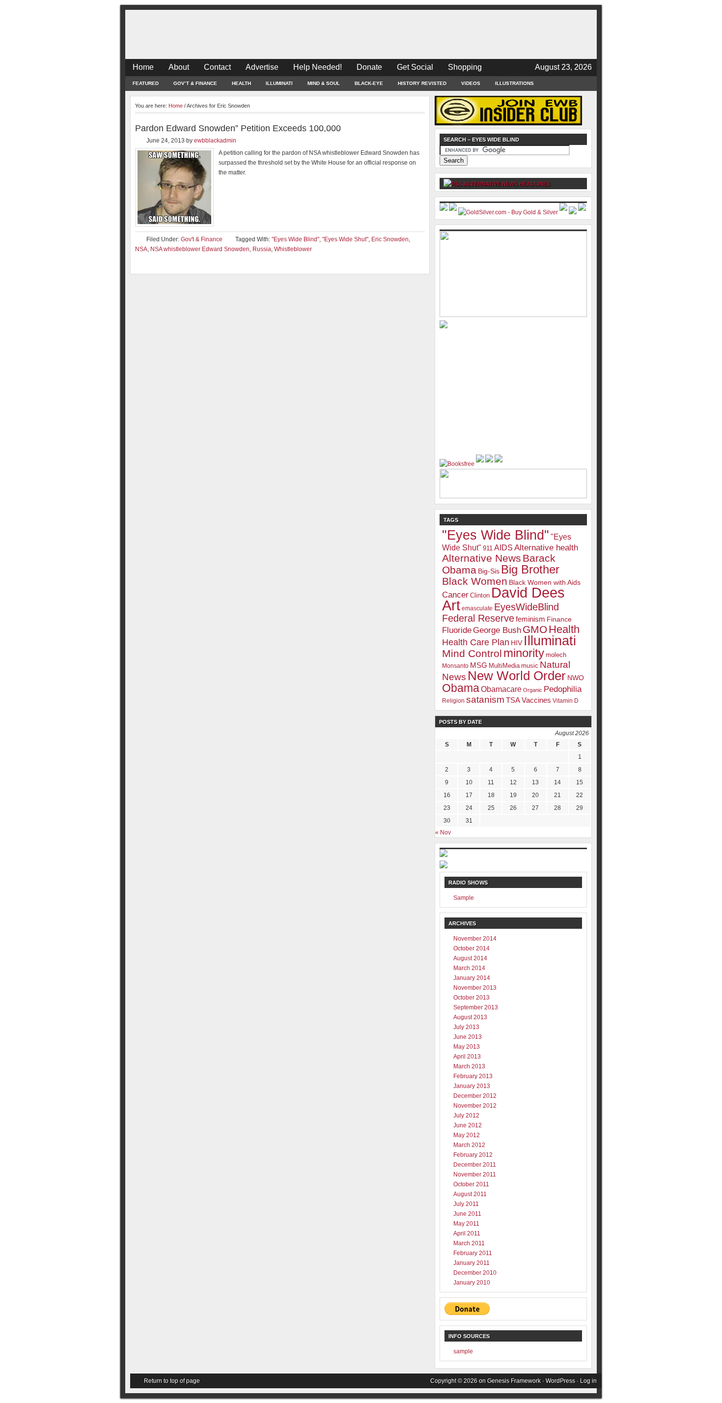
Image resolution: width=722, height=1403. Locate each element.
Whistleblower (293, 249)
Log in (588, 1380)
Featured (146, 83)
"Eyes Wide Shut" (345, 239)
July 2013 (466, 1027)
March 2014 (469, 968)
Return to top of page (172, 1380)
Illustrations (514, 83)
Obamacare (501, 689)
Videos (470, 83)
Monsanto (455, 665)
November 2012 (475, 1105)
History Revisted (422, 83)
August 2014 (470, 958)
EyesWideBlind (526, 606)
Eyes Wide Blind (361, 34)
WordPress (560, 1380)
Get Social (415, 67)
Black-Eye (369, 83)
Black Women (474, 581)
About (178, 67)
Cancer (455, 595)
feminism (530, 619)
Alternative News (481, 558)
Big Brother (530, 569)
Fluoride (457, 630)
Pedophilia (563, 689)
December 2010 (475, 1272)
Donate (369, 67)
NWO (575, 678)
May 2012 (466, 1135)
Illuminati (279, 83)
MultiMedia (504, 665)
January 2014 (471, 977)
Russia (261, 249)
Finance (559, 619)
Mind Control (472, 653)
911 (488, 548)
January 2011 (471, 1263)
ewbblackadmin (215, 140)
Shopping (465, 67)
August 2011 (470, 1194)
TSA (513, 700)
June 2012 (467, 1125)
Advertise (262, 67)
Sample (463, 897)
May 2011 (466, 1223)
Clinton (480, 595)
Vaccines (536, 700)
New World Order (517, 676)
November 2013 (475, 987)
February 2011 (472, 1253)
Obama (460, 688)
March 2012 (469, 1145)
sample (463, 1351)
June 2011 (467, 1213)
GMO (535, 629)
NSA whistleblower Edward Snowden (200, 249)
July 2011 (466, 1204)
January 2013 (471, 1086)
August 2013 (470, 1017)
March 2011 (469, 1243)
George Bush (497, 630)
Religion (453, 700)
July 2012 (466, 1115)
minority (523, 652)
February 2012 (473, 1154)
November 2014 (475, 938)
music (529, 665)
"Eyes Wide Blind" (295, 239)
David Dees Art (503, 598)
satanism (485, 699)
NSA (141, 249)
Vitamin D (566, 700)
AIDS (503, 548)
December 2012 (475, 1095)
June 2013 (467, 1036)
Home (143, 67)
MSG (478, 665)
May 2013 (466, 1046)
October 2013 (471, 997)
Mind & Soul (323, 83)
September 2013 (475, 1007)
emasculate (477, 608)
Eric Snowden (390, 239)
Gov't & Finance (201, 239)
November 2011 (474, 1174)
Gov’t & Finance (195, 83)
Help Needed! (317, 67)
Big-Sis (489, 571)
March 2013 (469, 1066)
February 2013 (473, 1076)
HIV (516, 643)
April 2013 (467, 1056)
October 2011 (471, 1184)
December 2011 (474, 1164)
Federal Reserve (478, 618)
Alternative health (546, 547)
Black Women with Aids (545, 582)
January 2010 (471, 1282)
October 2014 (471, 948)
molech (556, 655)
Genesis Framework (514, 1380)
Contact (217, 67)
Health (241, 83)
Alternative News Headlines (507, 184)
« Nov (443, 832)
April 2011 (466, 1233)
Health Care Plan (475, 642)
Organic (532, 690)
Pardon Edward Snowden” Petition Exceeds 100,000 (238, 128)
